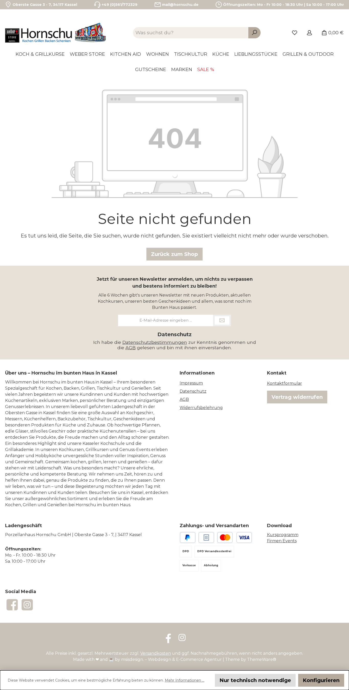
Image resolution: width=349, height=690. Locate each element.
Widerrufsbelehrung (201, 407)
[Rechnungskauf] (206, 537)
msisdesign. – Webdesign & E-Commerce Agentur (171, 659)
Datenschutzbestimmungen (154, 342)
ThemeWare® (261, 659)
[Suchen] (254, 33)
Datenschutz (193, 391)
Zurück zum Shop (174, 254)
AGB (130, 347)
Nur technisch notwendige (255, 680)
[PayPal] (188, 537)
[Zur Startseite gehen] (56, 33)
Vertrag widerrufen (297, 397)
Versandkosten (155, 653)
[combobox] (191, 33)
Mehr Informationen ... (184, 680)
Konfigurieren (321, 680)
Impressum (191, 383)
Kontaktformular (284, 383)
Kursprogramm (282, 534)
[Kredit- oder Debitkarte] (234, 537)
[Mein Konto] (309, 33)
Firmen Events (282, 540)
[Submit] (222, 320)
